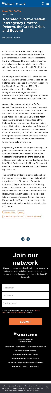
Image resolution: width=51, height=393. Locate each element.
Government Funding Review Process (25, 354)
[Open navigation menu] (47, 4)
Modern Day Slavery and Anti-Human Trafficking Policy (25, 362)
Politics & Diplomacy (34, 217)
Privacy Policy (9, 346)
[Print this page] (23, 239)
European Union (9, 212)
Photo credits (34, 366)
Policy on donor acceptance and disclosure (25, 358)
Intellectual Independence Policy (25, 351)
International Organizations (13, 217)
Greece (21, 212)
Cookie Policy (20, 346)
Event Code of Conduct (19, 366)
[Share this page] (28, 239)
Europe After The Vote (11, 11)
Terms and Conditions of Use (18, 312)
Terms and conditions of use (37, 346)
